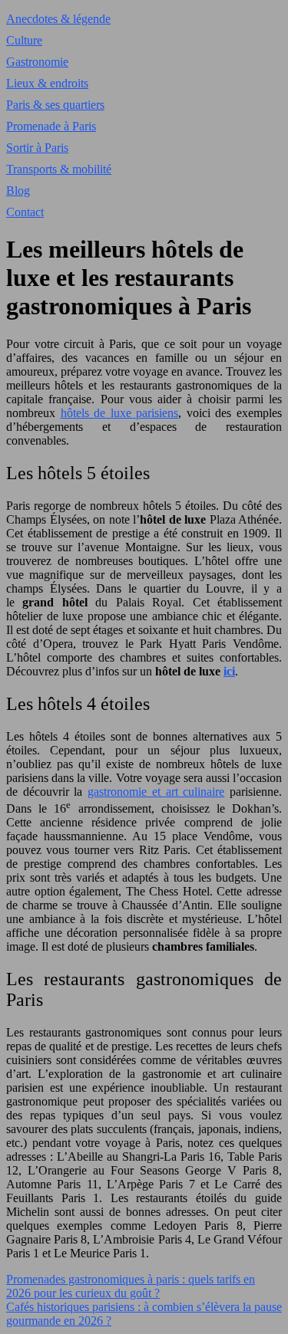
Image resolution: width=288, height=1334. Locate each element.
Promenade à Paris (51, 126)
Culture (24, 40)
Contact (25, 212)
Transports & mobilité (58, 169)
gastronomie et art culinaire (156, 791)
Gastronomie (37, 61)
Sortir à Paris (37, 147)
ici (229, 671)
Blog (18, 190)
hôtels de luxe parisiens (120, 412)
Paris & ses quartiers (55, 104)
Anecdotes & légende (58, 18)
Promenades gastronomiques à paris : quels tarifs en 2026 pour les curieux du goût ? (130, 1286)
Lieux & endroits (47, 83)
